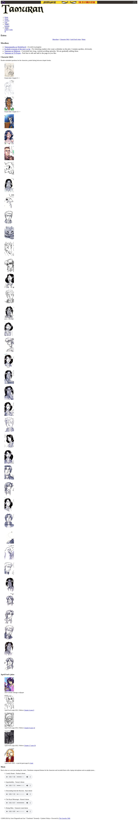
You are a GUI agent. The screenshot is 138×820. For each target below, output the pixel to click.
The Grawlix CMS (64, 818)
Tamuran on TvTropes (13, 53)
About (6, 19)
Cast (6, 22)
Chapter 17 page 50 (30, 745)
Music (84, 39)
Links (11, 29)
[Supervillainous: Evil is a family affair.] (69, 2)
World (6, 24)
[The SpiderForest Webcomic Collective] (3, 2)
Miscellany (55, 39)
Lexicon (7, 26)
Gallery (7, 29)
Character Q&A (64, 39)
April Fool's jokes (75, 39)
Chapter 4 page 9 (29, 710)
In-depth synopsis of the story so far (17, 49)
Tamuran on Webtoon (12, 51)
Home (6, 17)
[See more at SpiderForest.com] (135, 2)
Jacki (31, 763)
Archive (7, 20)
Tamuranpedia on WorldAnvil (15, 47)
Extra (6, 28)
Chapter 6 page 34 (29, 728)
